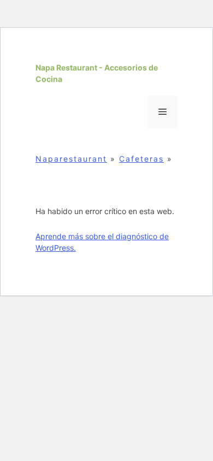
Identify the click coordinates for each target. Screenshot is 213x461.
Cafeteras (141, 158)
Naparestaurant (71, 158)
